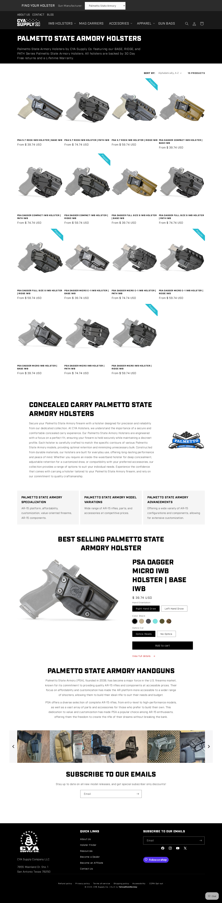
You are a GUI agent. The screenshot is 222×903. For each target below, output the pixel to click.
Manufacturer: (70, 5)
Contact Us (86, 868)
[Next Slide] (209, 746)
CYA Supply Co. (101, 887)
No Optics (166, 633)
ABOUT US (23, 14)
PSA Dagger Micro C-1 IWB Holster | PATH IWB (134, 292)
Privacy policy (82, 883)
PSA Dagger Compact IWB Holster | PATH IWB (39, 216)
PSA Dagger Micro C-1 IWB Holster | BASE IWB (86, 292)
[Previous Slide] (13, 746)
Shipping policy (121, 883)
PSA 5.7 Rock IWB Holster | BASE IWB (39, 140)
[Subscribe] (138, 794)
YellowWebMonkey (128, 887)
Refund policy (65, 883)
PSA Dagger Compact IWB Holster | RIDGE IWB (86, 216)
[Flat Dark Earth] (141, 621)
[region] (111, 746)
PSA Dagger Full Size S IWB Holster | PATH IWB (181, 216)
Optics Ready (144, 633)
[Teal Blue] (155, 621)
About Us (85, 838)
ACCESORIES (119, 23)
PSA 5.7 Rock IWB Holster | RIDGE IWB (135, 140)
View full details (141, 655)
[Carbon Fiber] (148, 621)
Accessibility (138, 883)
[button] (61, 23)
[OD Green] (162, 621)
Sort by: (149, 72)
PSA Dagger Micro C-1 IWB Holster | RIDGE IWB (181, 292)
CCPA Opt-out (156, 883)
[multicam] (168, 621)
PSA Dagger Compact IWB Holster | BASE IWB (180, 141)
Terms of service (101, 883)
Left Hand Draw (174, 608)
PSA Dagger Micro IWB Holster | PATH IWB (84, 367)
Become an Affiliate (91, 862)
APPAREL (144, 23)
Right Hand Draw (146, 608)
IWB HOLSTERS (60, 23)
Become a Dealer (90, 856)
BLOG (50, 14)
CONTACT (38, 14)
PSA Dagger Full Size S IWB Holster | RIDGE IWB (39, 292)
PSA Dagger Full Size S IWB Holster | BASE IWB (134, 216)
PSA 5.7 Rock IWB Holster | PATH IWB (86, 140)
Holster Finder (88, 844)
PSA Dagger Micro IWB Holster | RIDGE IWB (132, 367)
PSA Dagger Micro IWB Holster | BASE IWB (37, 367)
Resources (86, 850)
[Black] (134, 621)
